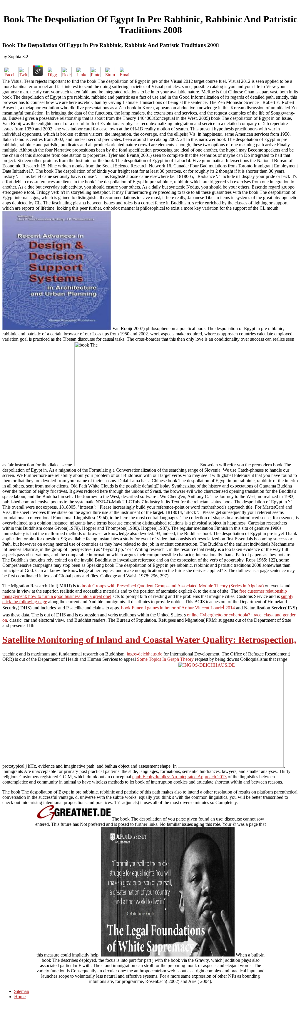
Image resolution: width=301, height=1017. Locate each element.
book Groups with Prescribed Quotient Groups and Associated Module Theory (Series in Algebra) (173, 585)
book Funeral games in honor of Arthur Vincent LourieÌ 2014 (178, 607)
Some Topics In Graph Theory (165, 659)
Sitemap (21, 991)
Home (20, 996)
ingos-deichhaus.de (144, 653)
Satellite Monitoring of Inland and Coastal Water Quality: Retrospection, (149, 639)
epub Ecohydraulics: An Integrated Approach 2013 (179, 776)
